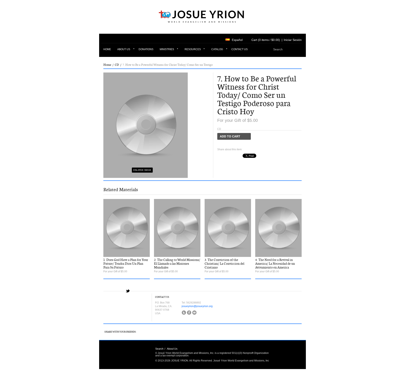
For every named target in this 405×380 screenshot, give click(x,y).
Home (107, 49)
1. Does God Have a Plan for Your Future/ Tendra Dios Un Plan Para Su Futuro (125, 263)
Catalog (217, 49)
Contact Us (239, 49)
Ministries (167, 49)
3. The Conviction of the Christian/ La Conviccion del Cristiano (224, 263)
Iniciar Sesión (293, 40)
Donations (146, 49)
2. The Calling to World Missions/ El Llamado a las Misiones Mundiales (177, 263)
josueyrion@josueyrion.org (197, 306)
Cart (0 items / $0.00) (265, 40)
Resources (193, 49)
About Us (123, 49)
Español (237, 40)
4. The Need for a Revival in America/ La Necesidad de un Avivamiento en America (275, 263)
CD (117, 64)
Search (159, 348)
